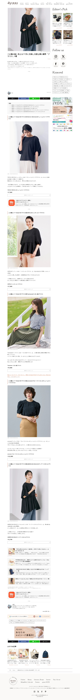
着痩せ (19, 620)
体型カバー (13, 620)
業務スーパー (56, 88)
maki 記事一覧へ (46, 611)
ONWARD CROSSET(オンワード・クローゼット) (24, 622)
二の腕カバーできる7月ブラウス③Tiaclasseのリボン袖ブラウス (24, 108)
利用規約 (11, 688)
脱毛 (68, 90)
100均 (55, 79)
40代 (66, 81)
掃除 (62, 85)
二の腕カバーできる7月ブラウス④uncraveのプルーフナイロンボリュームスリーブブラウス (30, 110)
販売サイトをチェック (28, 195)
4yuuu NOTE (46, 682)
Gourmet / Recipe (39, 680)
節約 (61, 81)
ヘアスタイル (68, 83)
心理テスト (68, 79)
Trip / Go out (56, 680)
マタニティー (56, 92)
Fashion (23, 680)
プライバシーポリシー (25, 688)
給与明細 (55, 83)
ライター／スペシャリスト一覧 (42, 688)
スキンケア (68, 85)
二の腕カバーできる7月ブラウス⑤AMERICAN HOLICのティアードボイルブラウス (28, 111)
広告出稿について (47, 686)
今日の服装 (62, 90)
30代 (62, 83)
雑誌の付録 (56, 85)
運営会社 (50, 688)
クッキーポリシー (33, 688)
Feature (37, 682)
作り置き (61, 79)
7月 (11, 622)
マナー (55, 90)
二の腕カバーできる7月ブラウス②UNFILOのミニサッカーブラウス (25, 106)
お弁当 (55, 81)
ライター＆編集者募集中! (65, 688)
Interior (48, 680)
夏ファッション (33, 620)
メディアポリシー (17, 688)
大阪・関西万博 (65, 92)
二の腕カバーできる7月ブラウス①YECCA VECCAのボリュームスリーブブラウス (27, 105)
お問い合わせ (41, 686)
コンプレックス (42, 620)
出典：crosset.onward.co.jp (45, 51)
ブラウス (25, 620)
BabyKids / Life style (27, 682)
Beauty (30, 680)
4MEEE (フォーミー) (56, 688)
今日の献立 (64, 88)
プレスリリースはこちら (33, 686)
